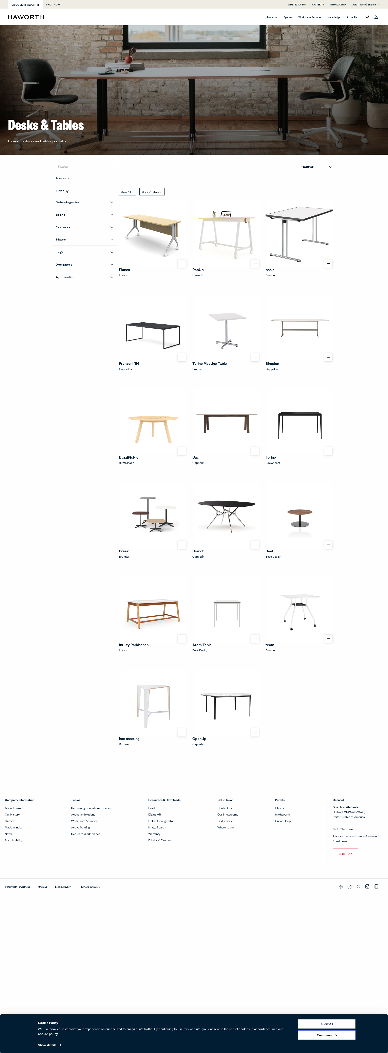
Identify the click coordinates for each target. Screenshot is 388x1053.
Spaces (288, 17)
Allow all (327, 1024)
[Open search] (367, 16)
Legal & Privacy (63, 886)
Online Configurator (161, 821)
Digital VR (154, 814)
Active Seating (80, 827)
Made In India (13, 827)
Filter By (62, 190)
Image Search (157, 827)
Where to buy (225, 827)
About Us (352, 17)
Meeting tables (150, 192)
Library (279, 808)
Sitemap (42, 886)
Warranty (154, 833)
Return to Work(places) (86, 833)
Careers (10, 821)
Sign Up (345, 853)
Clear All (126, 192)
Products (272, 17)
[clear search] (117, 167)
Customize (324, 1035)
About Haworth (14, 808)
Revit (151, 808)
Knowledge (334, 17)
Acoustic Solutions (83, 814)
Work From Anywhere (85, 821)
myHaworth (282, 814)
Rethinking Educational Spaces (91, 808)
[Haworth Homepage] (45, 17)
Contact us (224, 808)
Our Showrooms (227, 814)
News (8, 833)
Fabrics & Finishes (159, 840)
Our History (12, 814)
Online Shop (283, 821)
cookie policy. (48, 1034)
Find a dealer (225, 821)
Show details (47, 1045)
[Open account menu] (376, 16)
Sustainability (13, 840)
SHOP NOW (53, 4)
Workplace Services (309, 17)
